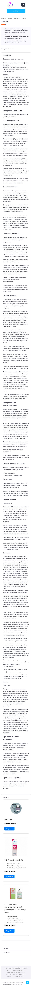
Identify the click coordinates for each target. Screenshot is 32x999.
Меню (17, 11)
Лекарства (6, 952)
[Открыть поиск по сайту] (23, 5)
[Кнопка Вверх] (27, 982)
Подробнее (9, 829)
